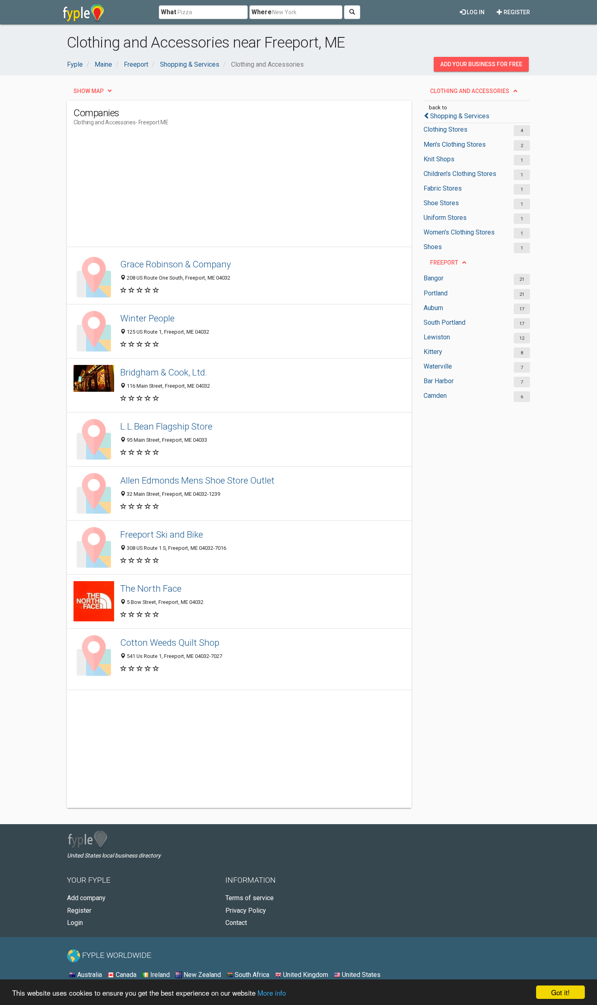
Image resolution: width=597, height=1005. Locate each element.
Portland (436, 293)
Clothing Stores (445, 129)
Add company (86, 898)
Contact (236, 923)
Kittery (433, 352)
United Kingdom (304, 975)
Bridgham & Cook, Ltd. (163, 372)
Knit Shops (439, 159)
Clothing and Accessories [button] (469, 91)
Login (75, 923)
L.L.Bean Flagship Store (166, 426)
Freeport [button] (444, 262)
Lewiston (437, 337)
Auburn (433, 308)
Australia (89, 975)
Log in (475, 12)
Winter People (147, 318)
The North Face (151, 588)
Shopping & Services (459, 116)
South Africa (251, 975)
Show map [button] (89, 91)
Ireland (159, 975)
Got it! (560, 992)
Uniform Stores (445, 217)
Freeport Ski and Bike (161, 534)
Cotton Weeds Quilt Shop (169, 642)
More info (271, 993)
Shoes (433, 247)
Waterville (438, 366)
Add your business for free (481, 64)
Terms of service (249, 898)
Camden (435, 395)
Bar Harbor (439, 381)
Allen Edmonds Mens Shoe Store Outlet (197, 480)
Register (516, 12)
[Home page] (83, 12)
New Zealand (201, 975)
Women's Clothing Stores (459, 232)
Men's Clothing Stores (455, 144)
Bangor (433, 278)
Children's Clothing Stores (460, 174)
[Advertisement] (221, 190)
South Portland (444, 322)
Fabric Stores (443, 188)
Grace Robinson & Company (175, 264)
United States (360, 975)
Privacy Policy (245, 910)
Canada (125, 975)
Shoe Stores (441, 203)
